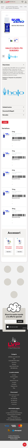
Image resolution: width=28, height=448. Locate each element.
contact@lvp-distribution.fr (15, 419)
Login (5, 122)
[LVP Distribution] (14, 342)
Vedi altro (9, 251)
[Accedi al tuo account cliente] (26, 2)
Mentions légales (14, 438)
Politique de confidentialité (14, 437)
